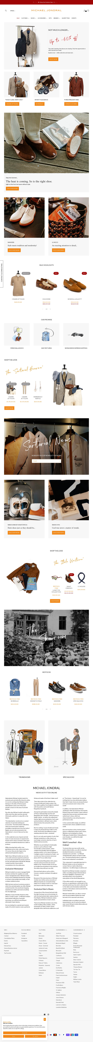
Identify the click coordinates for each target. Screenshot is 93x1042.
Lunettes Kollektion (61, 1007)
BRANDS (56, 18)
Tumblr (23, 936)
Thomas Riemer (77, 967)
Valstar (75, 974)
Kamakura (59, 1000)
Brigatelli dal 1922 (61, 953)
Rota (74, 950)
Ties (40, 953)
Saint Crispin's (77, 954)
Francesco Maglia (61, 987)
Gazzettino (24, 940)
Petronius (76, 938)
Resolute (75, 940)
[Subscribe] (59, 461)
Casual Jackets (43, 950)
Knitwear (41, 973)
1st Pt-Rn (58, 933)
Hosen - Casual (43, 943)
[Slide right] (50, 309)
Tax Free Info (7, 953)
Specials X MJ (77, 964)
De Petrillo (59, 968)
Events (6, 940)
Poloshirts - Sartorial (44, 965)
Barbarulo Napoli (60, 943)
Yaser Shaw (76, 982)
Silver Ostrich (77, 959)
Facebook (24, 933)
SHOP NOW (53, 59)
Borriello (58, 945)
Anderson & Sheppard (62, 938)
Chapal (58, 960)
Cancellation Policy (9, 938)
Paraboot (75, 936)
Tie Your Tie (76, 969)
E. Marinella (59, 970)
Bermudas (41, 936)
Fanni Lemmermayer (61, 975)
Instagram (24, 938)
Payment (6, 950)
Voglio (75, 977)
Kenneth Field (60, 1002)
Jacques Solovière (61, 995)
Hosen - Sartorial (43, 945)
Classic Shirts (42, 940)
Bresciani (58, 950)
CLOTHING (24, 18)
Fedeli (57, 977)
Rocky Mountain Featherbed (77, 946)
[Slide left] (43, 309)
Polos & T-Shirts (43, 963)
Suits (40, 933)
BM (12, 10)
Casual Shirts (42, 970)
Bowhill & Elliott (60, 948)
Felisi (57, 980)
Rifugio (75, 943)
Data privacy (7, 945)
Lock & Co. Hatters (61, 1005)
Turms (75, 972)
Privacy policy (7, 1022)
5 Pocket (41, 960)
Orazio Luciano (77, 933)
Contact (6, 936)
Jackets (41, 968)
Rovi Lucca (76, 952)
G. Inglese (58, 990)
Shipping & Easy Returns (10, 933)
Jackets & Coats (43, 948)
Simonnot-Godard (78, 962)
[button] (6, 10)
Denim (41, 938)
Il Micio (58, 992)
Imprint (6, 943)
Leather (41, 955)
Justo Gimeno (59, 997)
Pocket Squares (43, 958)
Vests (40, 975)
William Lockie (77, 979)
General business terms (10, 948)
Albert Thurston (60, 936)
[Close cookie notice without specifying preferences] (45, 1019)
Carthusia (58, 955)
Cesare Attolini (60, 958)
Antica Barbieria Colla (62, 940)
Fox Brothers (59, 985)
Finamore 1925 (60, 982)
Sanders (75, 957)
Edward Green (60, 973)
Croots (58, 965)
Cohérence (59, 963)
